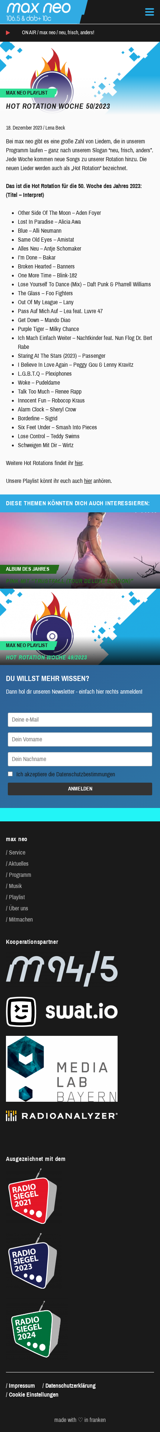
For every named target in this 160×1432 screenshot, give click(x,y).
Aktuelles (19, 863)
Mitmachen (21, 919)
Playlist (17, 897)
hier (78, 463)
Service (17, 852)
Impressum (22, 1385)
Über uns (18, 908)
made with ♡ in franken (80, 1420)
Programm (20, 875)
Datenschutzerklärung (70, 1385)
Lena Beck (55, 128)
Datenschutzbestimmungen (85, 774)
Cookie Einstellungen (33, 1394)
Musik (15, 886)
